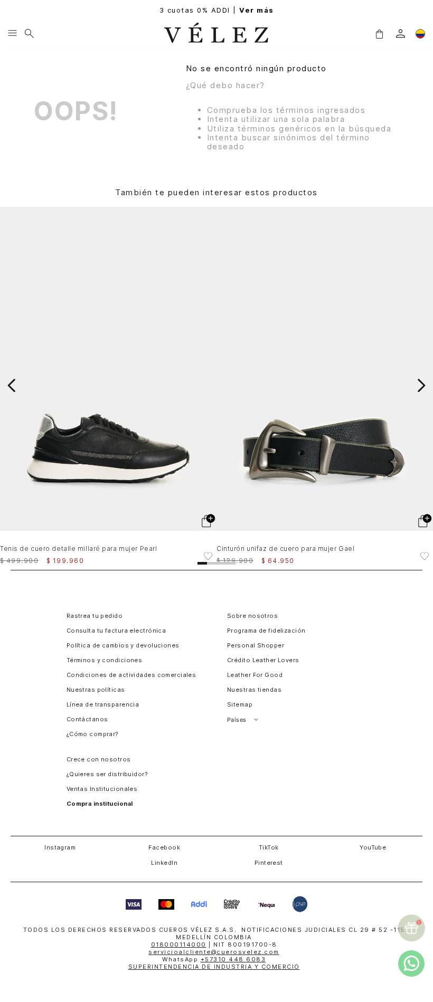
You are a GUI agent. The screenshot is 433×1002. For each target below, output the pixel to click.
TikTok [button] (269, 847)
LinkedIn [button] (164, 862)
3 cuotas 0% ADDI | (216, 10)
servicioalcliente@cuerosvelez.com (213, 952)
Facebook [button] (164, 847)
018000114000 (178, 944)
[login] (400, 33)
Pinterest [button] (269, 862)
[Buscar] (29, 33)
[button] (379, 33)
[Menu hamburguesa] (12, 33)
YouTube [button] (373, 847)
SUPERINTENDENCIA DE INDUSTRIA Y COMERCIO (214, 966)
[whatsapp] (411, 963)
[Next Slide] (421, 385)
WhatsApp (214, 959)
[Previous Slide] (12, 385)
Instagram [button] (60, 847)
